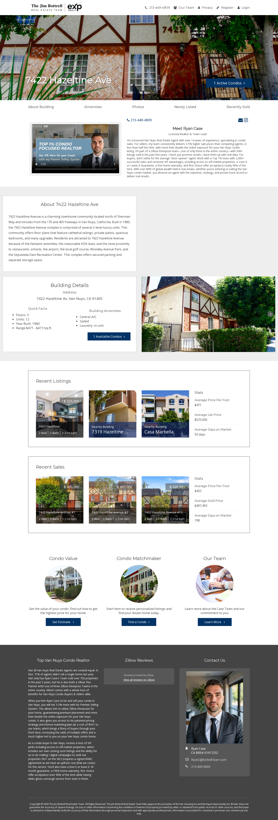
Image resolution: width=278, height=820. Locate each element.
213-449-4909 (159, 7)
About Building (41, 107)
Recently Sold (238, 107)
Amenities (93, 107)
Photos (138, 107)
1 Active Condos (228, 83)
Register (227, 7)
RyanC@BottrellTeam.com (209, 760)
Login (246, 7)
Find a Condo (137, 622)
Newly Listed (185, 107)
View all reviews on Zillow (139, 680)
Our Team (186, 7)
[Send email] (240, 120)
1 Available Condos (107, 336)
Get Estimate (61, 622)
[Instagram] (246, 120)
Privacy (207, 7)
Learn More (213, 622)
